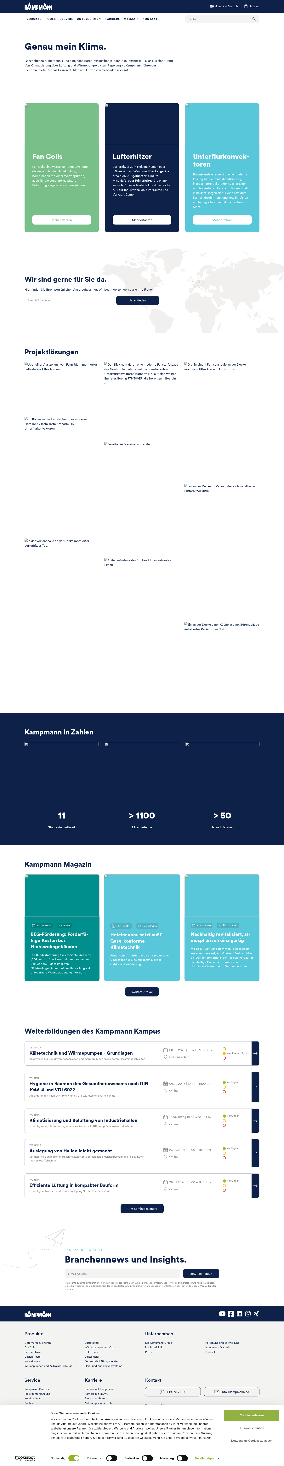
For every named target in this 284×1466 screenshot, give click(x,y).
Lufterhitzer (92, 1342)
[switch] (111, 1458)
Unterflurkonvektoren (38, 1342)
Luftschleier (92, 1356)
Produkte (33, 19)
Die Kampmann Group (158, 1342)
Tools (50, 19)
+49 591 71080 (176, 1392)
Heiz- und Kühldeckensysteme (103, 1366)
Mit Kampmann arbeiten (99, 1403)
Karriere (112, 19)
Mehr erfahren (62, 220)
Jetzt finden (137, 300)
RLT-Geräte (92, 1352)
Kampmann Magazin (217, 1347)
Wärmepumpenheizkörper (100, 1347)
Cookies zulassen (252, 1415)
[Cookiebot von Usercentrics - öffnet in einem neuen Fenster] (25, 1458)
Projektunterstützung (37, 1393)
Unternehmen (89, 19)
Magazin (131, 19)
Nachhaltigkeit (154, 1347)
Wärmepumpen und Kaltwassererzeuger (49, 1366)
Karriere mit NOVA (96, 1393)
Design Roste (33, 1356)
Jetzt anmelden (201, 1273)
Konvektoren (32, 1361)
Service (66, 19)
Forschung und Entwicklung (222, 1342)
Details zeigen (204, 1458)
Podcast (210, 1352)
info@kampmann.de (235, 1392)
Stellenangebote (95, 1398)
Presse (149, 1352)
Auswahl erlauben (251, 1428)
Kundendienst (33, 1398)
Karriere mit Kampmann (99, 1389)
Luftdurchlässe (34, 1352)
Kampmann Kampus (37, 1389)
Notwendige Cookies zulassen (251, 1440)
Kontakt (150, 19)
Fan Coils (30, 1347)
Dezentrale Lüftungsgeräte (101, 1361)
